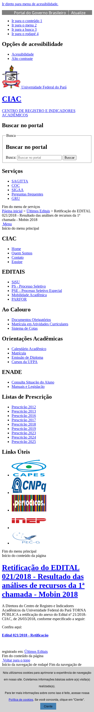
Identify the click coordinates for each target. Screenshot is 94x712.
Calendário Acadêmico (29, 349)
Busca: (11, 157)
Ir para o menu (24, 25)
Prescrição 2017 (24, 420)
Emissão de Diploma (27, 357)
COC (16, 185)
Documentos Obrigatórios (31, 320)
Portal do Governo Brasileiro (40, 12)
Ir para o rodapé (25, 34)
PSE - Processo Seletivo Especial (37, 291)
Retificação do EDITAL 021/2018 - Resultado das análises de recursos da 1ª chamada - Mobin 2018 (43, 581)
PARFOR (19, 299)
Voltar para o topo (16, 660)
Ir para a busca (24, 29)
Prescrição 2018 (24, 424)
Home (16, 249)
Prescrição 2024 (24, 437)
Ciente (48, 706)
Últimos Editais (38, 211)
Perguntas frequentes (27, 194)
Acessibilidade (23, 54)
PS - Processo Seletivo (29, 286)
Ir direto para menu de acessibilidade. (30, 4)
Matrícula (19, 353)
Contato (18, 257)
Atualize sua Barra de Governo (50, 15)
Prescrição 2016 (24, 416)
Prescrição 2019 (24, 429)
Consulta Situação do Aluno (33, 382)
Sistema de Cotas (25, 328)
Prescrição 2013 (24, 411)
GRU (16, 198)
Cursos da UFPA (25, 362)
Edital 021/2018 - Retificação (25, 635)
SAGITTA (20, 181)
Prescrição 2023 (24, 433)
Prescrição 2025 (24, 442)
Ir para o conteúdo (27, 21)
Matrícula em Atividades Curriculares (40, 324)
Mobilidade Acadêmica (29, 295)
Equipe (17, 262)
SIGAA (18, 190)
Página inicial (12, 211)
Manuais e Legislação (28, 386)
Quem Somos (22, 253)
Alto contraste (22, 59)
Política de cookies (21, 699)
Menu (7, 224)
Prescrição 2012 (24, 407)
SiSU (16, 282)
